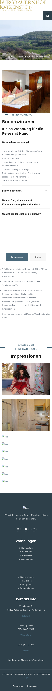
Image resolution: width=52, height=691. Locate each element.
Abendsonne (27, 559)
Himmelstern (27, 548)
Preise (38, 257)
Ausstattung (17, 257)
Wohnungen (24, 57)
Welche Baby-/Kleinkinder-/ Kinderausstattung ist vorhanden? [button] (21, 202)
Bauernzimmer (27, 577)
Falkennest (27, 581)
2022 (26, 678)
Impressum (32, 686)
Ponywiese (27, 555)
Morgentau (27, 584)
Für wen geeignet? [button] (12, 190)
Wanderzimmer (27, 588)
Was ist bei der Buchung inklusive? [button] (21, 214)
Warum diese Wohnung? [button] (15, 142)
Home (11, 57)
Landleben (27, 551)
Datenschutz (18, 686)
